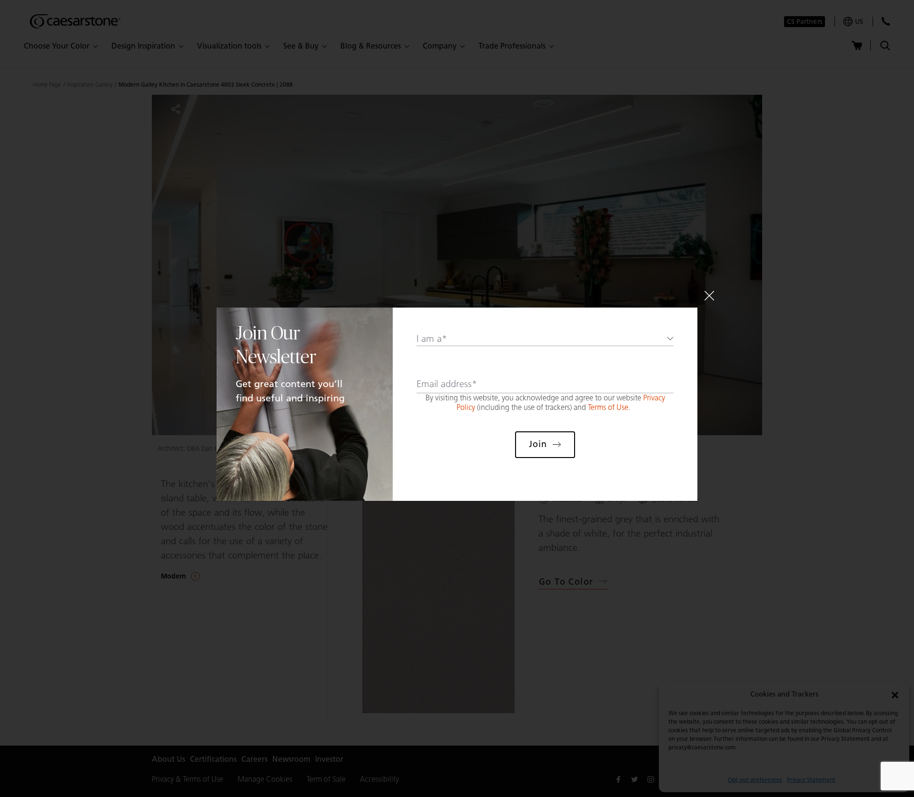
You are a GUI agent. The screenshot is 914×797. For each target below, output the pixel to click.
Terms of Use (608, 407)
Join (538, 444)
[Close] (709, 296)
